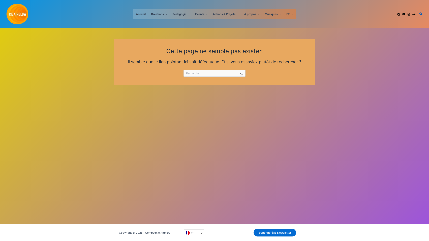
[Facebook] (398, 14)
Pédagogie (180, 14)
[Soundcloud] (413, 14)
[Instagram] (408, 14)
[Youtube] (403, 14)
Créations (157, 14)
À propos (250, 14)
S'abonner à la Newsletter (275, 232)
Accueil (141, 14)
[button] (165, 14)
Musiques (271, 14)
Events (199, 14)
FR (288, 14)
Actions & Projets (224, 14)
